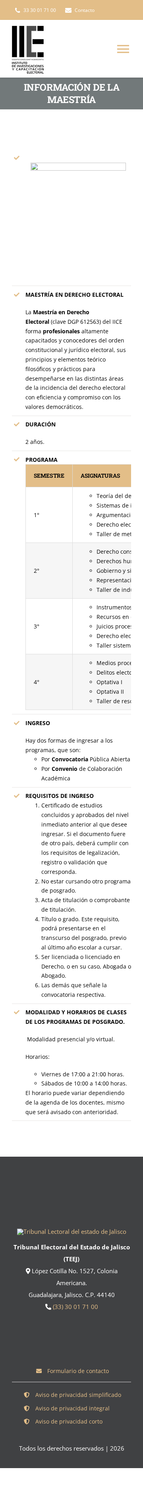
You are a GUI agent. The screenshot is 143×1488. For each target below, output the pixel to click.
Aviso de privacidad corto (68, 1421)
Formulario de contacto (78, 1371)
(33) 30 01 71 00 (75, 1307)
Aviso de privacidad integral (72, 1408)
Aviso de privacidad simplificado (78, 1395)
